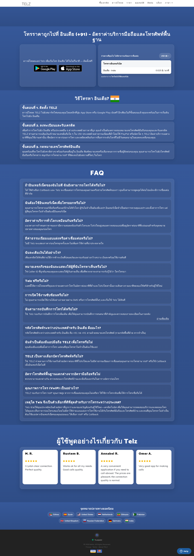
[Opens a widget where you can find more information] (184, 551)
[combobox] (165, 56)
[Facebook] (97, 535)
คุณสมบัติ (139, 3)
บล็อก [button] (159, 3)
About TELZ (103, 547)
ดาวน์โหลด (117, 3)
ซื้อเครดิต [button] (104, 3)
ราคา (129, 3)
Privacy (88, 547)
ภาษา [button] (168, 3)
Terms (95, 547)
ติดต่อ (150, 3)
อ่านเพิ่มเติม (163, 318)
